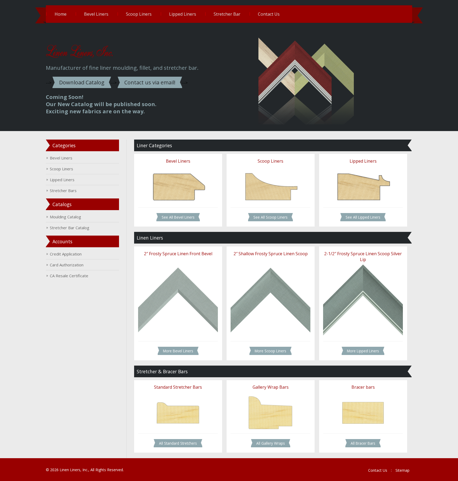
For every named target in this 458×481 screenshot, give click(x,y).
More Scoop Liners (270, 350)
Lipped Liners (182, 14)
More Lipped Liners (363, 350)
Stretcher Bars (63, 190)
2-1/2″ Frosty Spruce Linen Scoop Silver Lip (363, 256)
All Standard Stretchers (178, 443)
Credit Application (66, 254)
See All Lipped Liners (363, 217)
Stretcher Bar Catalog (69, 227)
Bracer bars (363, 387)
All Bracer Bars (363, 443)
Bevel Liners (96, 14)
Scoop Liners (139, 14)
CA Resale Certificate (69, 275)
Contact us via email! (149, 82)
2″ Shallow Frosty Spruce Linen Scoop (271, 254)
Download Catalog (81, 82)
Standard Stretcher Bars (178, 387)
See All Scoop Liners (270, 217)
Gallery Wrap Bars (271, 387)
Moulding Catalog (65, 216)
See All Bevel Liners (178, 217)
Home (61, 14)
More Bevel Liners (178, 350)
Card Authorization (66, 264)
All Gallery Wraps (270, 443)
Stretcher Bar (227, 14)
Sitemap (402, 470)
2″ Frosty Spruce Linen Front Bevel (178, 254)
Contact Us (269, 14)
